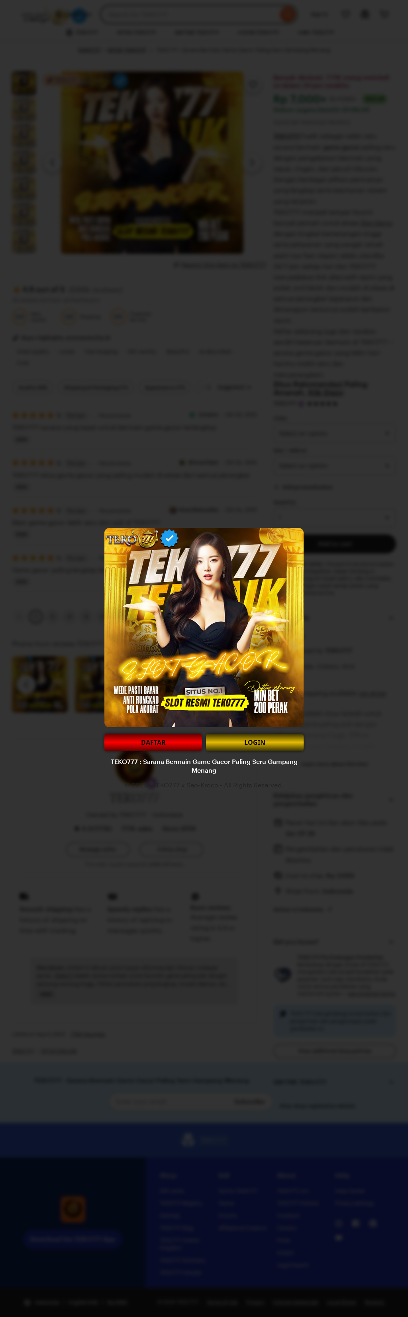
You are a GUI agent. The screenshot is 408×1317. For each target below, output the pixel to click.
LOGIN (254, 742)
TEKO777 (166, 785)
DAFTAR (153, 742)
